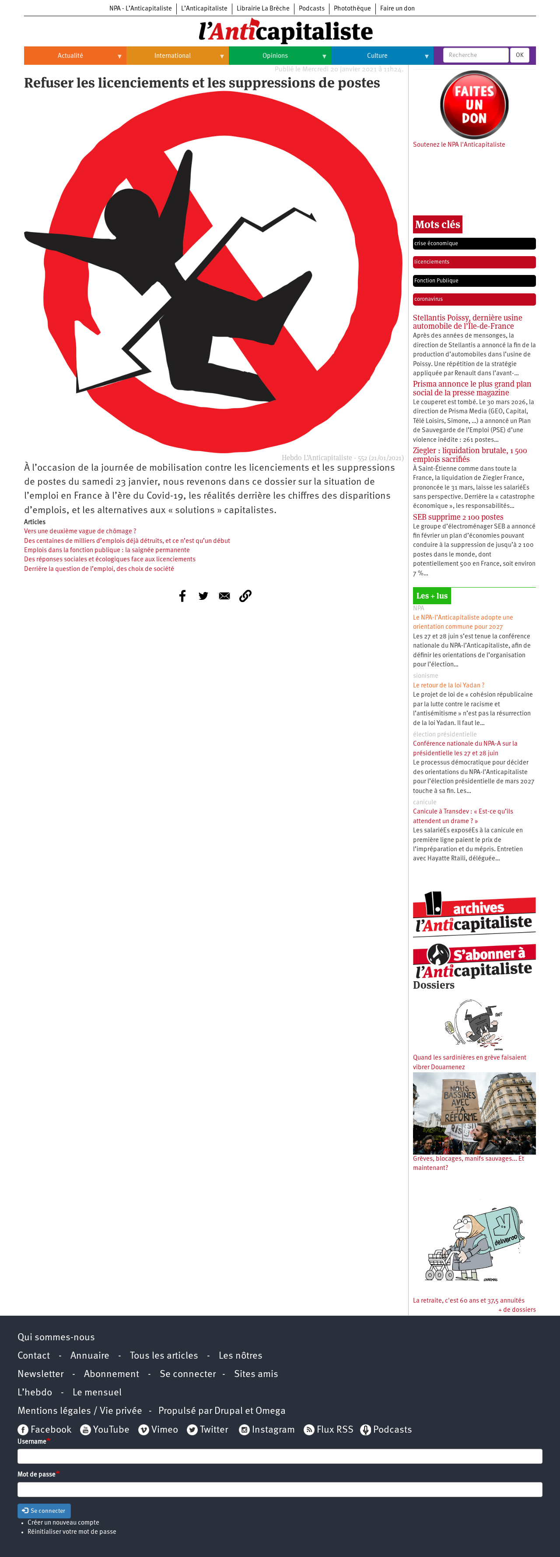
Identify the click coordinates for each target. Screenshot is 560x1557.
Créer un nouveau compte (63, 1523)
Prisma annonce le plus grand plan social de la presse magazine (472, 388)
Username (32, 1442)
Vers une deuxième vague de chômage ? (80, 531)
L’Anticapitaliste (204, 9)
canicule (425, 803)
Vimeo (164, 1430)
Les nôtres (240, 1356)
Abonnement (111, 1375)
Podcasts (312, 9)
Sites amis (256, 1375)
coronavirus (428, 299)
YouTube (110, 1430)
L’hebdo (35, 1393)
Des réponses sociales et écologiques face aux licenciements (110, 560)
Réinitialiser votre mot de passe (72, 1532)
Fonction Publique (436, 281)
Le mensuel (97, 1393)
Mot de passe (37, 1475)
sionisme (425, 676)
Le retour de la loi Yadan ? (449, 686)
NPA (418, 609)
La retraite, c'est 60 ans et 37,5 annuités (469, 1301)
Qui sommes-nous (56, 1338)
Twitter (214, 1430)
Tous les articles (164, 1356)
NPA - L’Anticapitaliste (140, 9)
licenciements (431, 262)
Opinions (258, 59)
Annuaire (89, 1356)
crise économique (436, 244)
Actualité (53, 59)
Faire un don (397, 9)
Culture (359, 59)
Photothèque (352, 9)
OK (520, 55)
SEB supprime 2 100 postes (458, 517)
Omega (271, 1411)
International (158, 59)
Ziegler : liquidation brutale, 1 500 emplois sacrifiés (470, 454)
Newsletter (40, 1375)
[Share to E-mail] (224, 596)
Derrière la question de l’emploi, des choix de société (99, 569)
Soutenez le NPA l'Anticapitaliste (459, 145)
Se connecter (188, 1375)
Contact (34, 1356)
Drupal (228, 1411)
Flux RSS (335, 1430)
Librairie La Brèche (263, 9)
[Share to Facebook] (182, 596)
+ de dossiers (517, 1310)
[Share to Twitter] (203, 596)
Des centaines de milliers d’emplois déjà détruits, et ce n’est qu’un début (127, 541)
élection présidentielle (445, 735)
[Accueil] (280, 30)
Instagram (273, 1430)
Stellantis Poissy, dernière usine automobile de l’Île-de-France (467, 322)
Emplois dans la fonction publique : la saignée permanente (107, 550)
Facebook (49, 1430)
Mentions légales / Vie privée (80, 1411)
